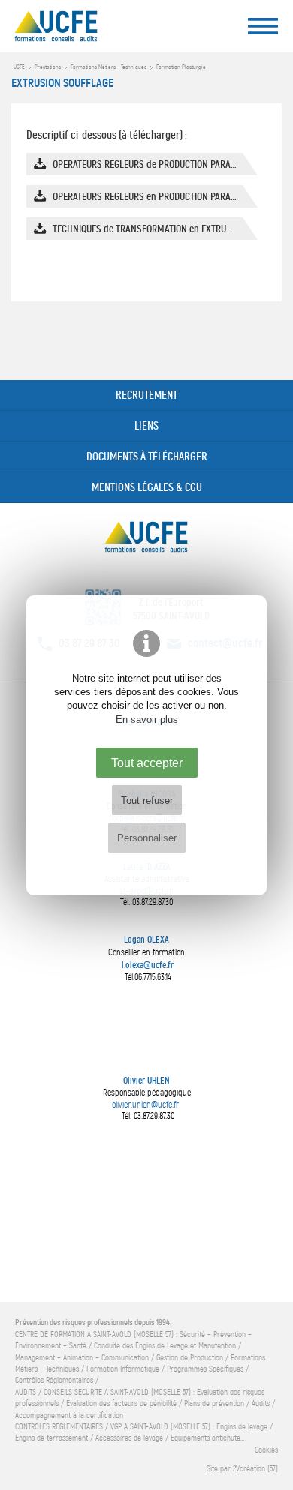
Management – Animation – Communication (82, 1358)
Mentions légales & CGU (147, 487)
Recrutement (146, 395)
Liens (146, 426)
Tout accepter (147, 762)
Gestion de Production (189, 1358)
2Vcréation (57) (255, 1469)
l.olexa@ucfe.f (146, 964)
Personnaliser (147, 838)
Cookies (266, 1450)
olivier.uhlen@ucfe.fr (145, 1104)
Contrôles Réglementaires (54, 1380)
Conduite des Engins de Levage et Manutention (165, 1346)
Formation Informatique (122, 1369)
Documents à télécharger (146, 456)
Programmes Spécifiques (205, 1369)
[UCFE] (86, 29)
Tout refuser (147, 800)
